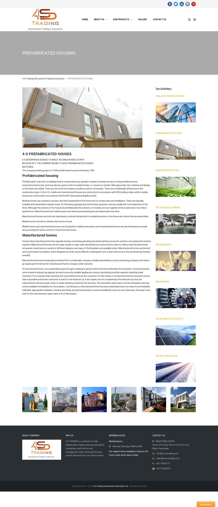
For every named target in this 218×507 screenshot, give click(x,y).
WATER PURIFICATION (167, 356)
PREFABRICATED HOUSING (169, 133)
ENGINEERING (162, 281)
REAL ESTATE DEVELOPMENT (170, 96)
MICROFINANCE (163, 244)
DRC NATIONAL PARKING (168, 207)
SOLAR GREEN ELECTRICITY (169, 319)
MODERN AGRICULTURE (167, 170)
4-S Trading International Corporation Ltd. (110, 486)
